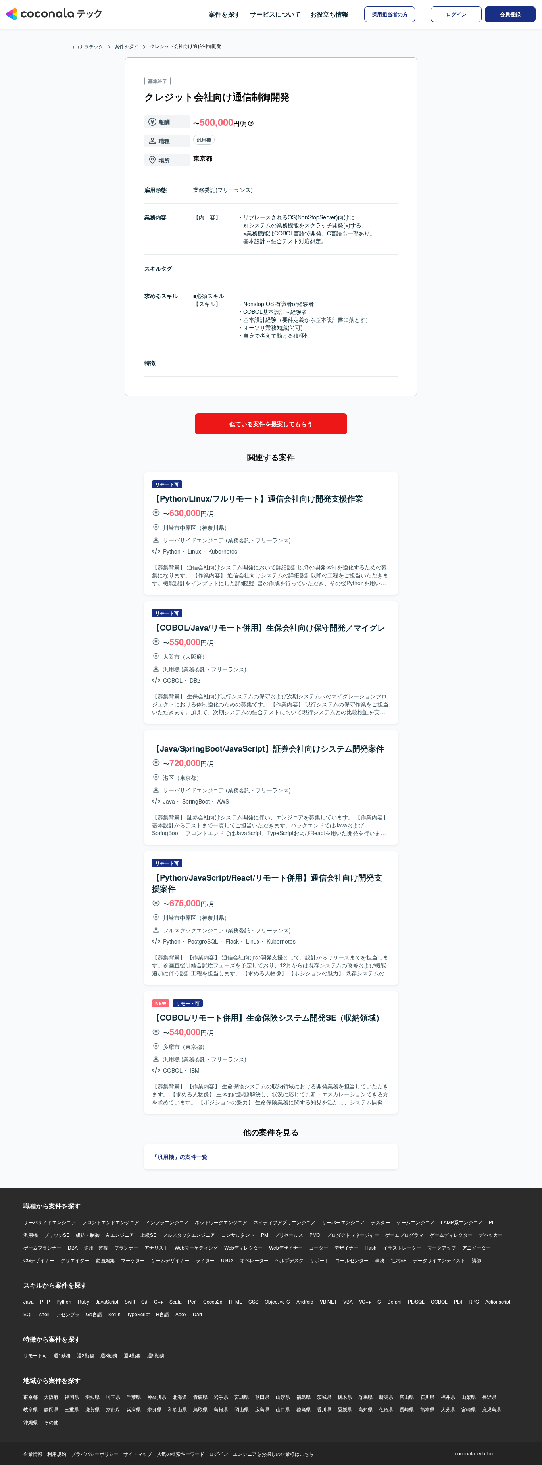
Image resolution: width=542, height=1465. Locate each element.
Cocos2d (213, 1301)
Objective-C (277, 1301)
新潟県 (386, 1396)
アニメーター (476, 1247)
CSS (253, 1301)
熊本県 (427, 1409)
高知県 (365, 1409)
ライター (205, 1260)
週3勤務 (108, 1355)
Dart (197, 1314)
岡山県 (241, 1409)
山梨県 (468, 1396)
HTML (235, 1301)
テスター (380, 1222)
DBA (73, 1247)
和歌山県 (177, 1409)
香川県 (324, 1409)
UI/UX (227, 1260)
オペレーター (254, 1260)
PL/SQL (416, 1301)
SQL (28, 1314)
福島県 (303, 1396)
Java (28, 1301)
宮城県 (241, 1396)
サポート (319, 1260)
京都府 (113, 1409)
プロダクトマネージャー (353, 1234)
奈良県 (154, 1409)
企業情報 (32, 1453)
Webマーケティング (196, 1247)
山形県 (283, 1396)
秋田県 (262, 1396)
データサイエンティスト (439, 1260)
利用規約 (56, 1453)
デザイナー (346, 1247)
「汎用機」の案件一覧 (180, 1157)
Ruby (83, 1301)
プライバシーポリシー (95, 1453)
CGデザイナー (38, 1260)
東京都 (30, 1396)
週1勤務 (62, 1355)
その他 (51, 1422)
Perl (192, 1301)
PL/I (458, 1301)
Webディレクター (243, 1247)
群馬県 (365, 1396)
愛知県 (92, 1396)
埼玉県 (113, 1396)
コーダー (318, 1247)
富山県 (407, 1396)
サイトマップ (137, 1453)
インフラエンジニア (167, 1222)
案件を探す (224, 14)
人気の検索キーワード (180, 1453)
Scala (175, 1301)
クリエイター (75, 1260)
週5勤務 (155, 1355)
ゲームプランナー (42, 1247)
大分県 (448, 1409)
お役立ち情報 (329, 14)
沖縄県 (30, 1422)
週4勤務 (132, 1355)
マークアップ (441, 1247)
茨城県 (324, 1396)
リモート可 (35, 1355)
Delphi (394, 1301)
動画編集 (105, 1260)
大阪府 (51, 1396)
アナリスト (156, 1247)
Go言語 (94, 1314)
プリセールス (289, 1234)
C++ (158, 1301)
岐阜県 (30, 1409)
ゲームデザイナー (170, 1260)
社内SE (399, 1260)
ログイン (218, 1453)
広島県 (262, 1409)
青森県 (200, 1396)
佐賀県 (386, 1409)
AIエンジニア (120, 1234)
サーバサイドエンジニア (49, 1222)
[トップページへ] (54, 14)
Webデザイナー (286, 1247)
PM (264, 1234)
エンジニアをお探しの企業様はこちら (273, 1453)
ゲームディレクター (451, 1234)
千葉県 (134, 1396)
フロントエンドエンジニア (110, 1222)
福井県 (448, 1396)
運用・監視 (96, 1247)
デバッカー (491, 1234)
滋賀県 (92, 1409)
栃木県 (345, 1396)
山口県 (283, 1409)
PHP (45, 1301)
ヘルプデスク (289, 1260)
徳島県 (303, 1409)
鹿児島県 (491, 1409)
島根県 (221, 1409)
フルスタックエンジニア (189, 1234)
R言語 (162, 1314)
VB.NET (328, 1301)
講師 (476, 1260)
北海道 (180, 1396)
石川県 (427, 1396)
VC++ (365, 1301)
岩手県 (221, 1396)
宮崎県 (468, 1409)
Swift (130, 1301)
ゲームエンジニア (415, 1222)
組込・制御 (88, 1234)
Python (63, 1301)
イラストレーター (402, 1247)
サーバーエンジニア (343, 1222)
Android (304, 1301)
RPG (474, 1301)
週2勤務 (85, 1355)
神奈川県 (156, 1396)
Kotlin (114, 1314)
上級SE (148, 1234)
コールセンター (352, 1260)
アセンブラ (68, 1314)
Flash (371, 1247)
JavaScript (107, 1301)
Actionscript (497, 1301)
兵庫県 (134, 1409)
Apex (180, 1314)
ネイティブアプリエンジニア (284, 1222)
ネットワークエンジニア (221, 1222)
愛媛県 (345, 1409)
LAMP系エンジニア (461, 1222)
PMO (314, 1234)
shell (44, 1314)
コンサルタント (238, 1234)
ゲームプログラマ (404, 1234)
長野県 (489, 1396)
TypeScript (138, 1314)
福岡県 (72, 1396)
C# (144, 1301)
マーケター (133, 1260)
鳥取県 (200, 1409)
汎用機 (204, 139)
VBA (348, 1301)
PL (492, 1222)
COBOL (439, 1301)
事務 (379, 1260)
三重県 (72, 1409)
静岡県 (51, 1409)
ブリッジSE (56, 1234)
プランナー (126, 1247)
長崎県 (407, 1409)
